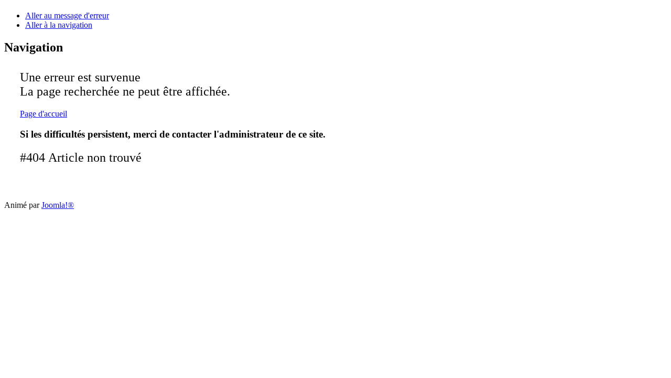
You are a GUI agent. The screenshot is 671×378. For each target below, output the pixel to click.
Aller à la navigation (58, 24)
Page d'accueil (43, 113)
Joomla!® (57, 205)
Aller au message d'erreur (67, 15)
